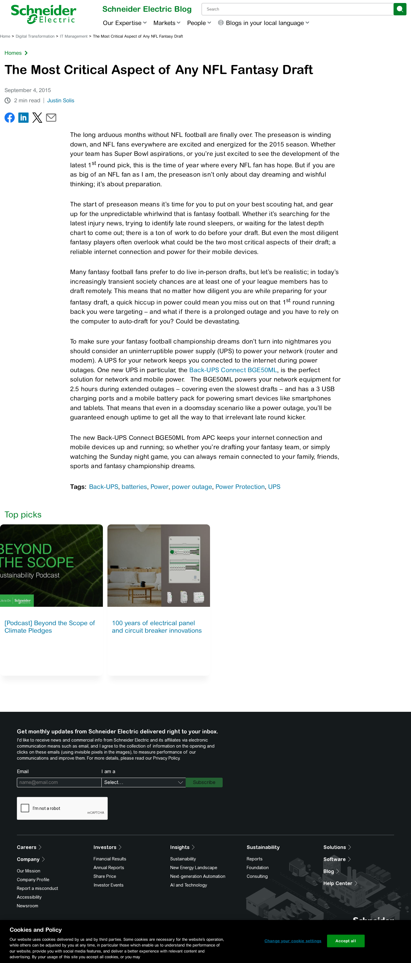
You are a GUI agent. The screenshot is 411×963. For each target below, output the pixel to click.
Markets (164, 22)
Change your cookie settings (293, 941)
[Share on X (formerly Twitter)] (37, 119)
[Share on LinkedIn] (23, 119)
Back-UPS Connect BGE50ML (233, 370)
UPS (274, 486)
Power (159, 486)
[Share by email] (51, 119)
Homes (13, 53)
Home (5, 36)
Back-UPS (103, 486)
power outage (192, 486)
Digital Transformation (35, 36)
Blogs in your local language (265, 22)
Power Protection (240, 486)
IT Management (74, 36)
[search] (400, 9)
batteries (134, 486)
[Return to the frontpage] (43, 14)
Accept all (345, 941)
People (196, 22)
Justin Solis (60, 100)
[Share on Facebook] (10, 119)
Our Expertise (122, 22)
